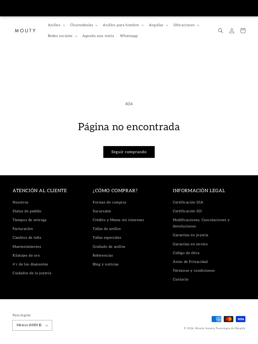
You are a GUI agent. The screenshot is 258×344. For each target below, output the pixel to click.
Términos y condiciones (194, 270)
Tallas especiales (107, 237)
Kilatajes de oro (26, 255)
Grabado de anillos (109, 247)
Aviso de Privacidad (190, 262)
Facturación (23, 229)
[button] (220, 30)
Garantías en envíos (190, 244)
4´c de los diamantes (30, 264)
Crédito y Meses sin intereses (118, 220)
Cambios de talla (27, 237)
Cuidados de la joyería (32, 273)
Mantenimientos (27, 247)
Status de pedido (27, 211)
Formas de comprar (109, 202)
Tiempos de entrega (30, 220)
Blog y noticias (106, 264)
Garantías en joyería (190, 235)
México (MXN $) (29, 325)
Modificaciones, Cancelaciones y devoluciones (201, 223)
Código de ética (186, 253)
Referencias (103, 255)
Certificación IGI (187, 211)
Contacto (181, 279)
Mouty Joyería (205, 328)
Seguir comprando (129, 152)
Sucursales (102, 211)
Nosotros (20, 202)
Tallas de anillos (107, 229)
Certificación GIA (188, 202)
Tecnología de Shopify (230, 328)
